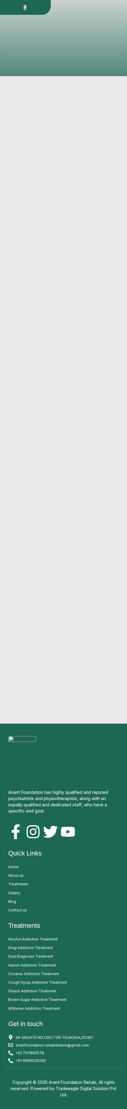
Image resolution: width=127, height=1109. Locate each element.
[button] (122, 7)
